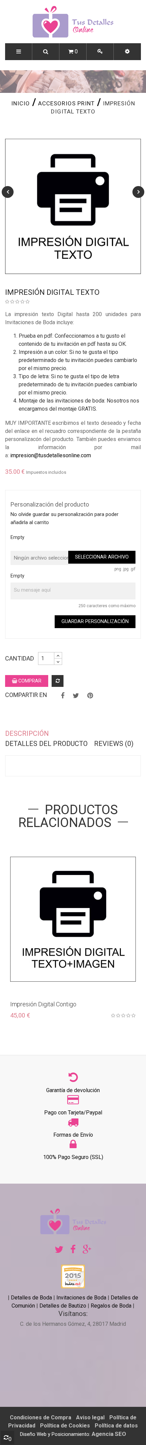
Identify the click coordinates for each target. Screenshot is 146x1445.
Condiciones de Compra (40, 1417)
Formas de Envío (73, 1135)
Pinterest (90, 695)
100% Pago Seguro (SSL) (73, 1157)
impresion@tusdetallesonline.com (50, 455)
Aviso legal (90, 1417)
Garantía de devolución (73, 1090)
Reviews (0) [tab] (113, 744)
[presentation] (8, 192)
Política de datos (116, 1425)
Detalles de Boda (31, 1297)
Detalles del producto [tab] (46, 744)
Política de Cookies (65, 1425)
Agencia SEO (109, 1433)
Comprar (29, 680)
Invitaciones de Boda (82, 1297)
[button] (127, 51)
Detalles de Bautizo (62, 1305)
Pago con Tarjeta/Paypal (73, 1112)
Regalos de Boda (111, 1305)
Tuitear (76, 695)
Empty (17, 537)
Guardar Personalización (95, 621)
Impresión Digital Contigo (43, 1004)
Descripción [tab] (27, 733)
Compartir (62, 695)
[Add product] (57, 681)
